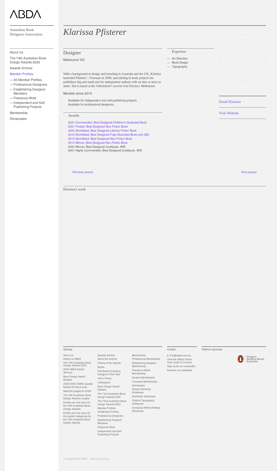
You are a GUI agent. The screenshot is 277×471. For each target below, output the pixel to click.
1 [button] (142, 323)
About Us (16, 52)
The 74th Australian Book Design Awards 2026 (28, 60)
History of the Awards (109, 362)
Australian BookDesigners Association (26, 32)
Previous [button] (65, 254)
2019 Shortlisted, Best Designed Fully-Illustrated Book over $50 (108, 134)
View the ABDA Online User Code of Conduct (179, 360)
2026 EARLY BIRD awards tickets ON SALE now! (78, 385)
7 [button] (172, 323)
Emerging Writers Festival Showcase (146, 409)
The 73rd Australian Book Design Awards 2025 (112, 395)
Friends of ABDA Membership (141, 371)
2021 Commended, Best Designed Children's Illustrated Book (107, 122)
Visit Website (229, 113)
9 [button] (181, 323)
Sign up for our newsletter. (181, 366)
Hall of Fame (105, 378)
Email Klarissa (230, 102)
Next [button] (264, 254)
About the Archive (107, 358)
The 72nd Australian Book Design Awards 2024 (112, 402)
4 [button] (157, 323)
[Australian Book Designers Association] (25, 14)
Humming (103, 458)
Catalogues (104, 382)
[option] (164, 254)
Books (101, 367)
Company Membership (144, 381)
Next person (249, 172)
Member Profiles (21, 73)
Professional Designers (30, 84)
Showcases (18, 118)
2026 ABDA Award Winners (73, 370)
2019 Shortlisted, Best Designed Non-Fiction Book (100, 138)
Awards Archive (21, 68)
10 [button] (186, 323)
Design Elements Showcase (141, 390)
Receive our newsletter (179, 370)
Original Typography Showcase (143, 402)
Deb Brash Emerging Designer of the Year (109, 372)
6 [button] (167, 323)
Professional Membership (146, 358)
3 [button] (152, 323)
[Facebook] (244, 12)
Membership (19, 112)
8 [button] (176, 323)
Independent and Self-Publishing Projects (29, 104)
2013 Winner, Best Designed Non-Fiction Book (98, 143)
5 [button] (162, 323)
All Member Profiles (28, 79)
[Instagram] (250, 12)
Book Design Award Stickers (74, 378)
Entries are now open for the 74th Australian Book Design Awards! (76, 405)
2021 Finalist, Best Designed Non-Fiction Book (98, 126)
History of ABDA (72, 358)
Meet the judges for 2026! (77, 391)
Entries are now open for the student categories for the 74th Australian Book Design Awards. (77, 417)
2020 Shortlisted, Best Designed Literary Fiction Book (102, 130)
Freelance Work (25, 98)
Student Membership (143, 377)
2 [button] (147, 323)
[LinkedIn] (257, 12)
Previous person (83, 172)
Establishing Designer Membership (144, 364)
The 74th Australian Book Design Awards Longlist (77, 396)
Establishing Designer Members (29, 91)
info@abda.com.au (180, 355)
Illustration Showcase (144, 396)
